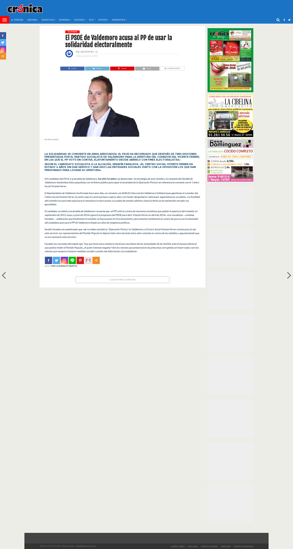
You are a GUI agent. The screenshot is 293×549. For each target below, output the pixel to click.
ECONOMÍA (64, 20)
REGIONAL (32, 20)
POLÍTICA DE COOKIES (209, 546)
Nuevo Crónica (68, 546)
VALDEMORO (87, 51)
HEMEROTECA (118, 20)
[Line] (72, 260)
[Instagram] (64, 260)
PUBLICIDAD (226, 546)
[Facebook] (48, 260)
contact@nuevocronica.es (85, 546)
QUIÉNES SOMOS (178, 546)
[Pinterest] (80, 260)
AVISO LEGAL (193, 546)
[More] (96, 260)
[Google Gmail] (88, 260)
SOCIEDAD (79, 20)
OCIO (91, 20)
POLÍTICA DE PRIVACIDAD (243, 546)
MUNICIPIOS (48, 20)
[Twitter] (56, 260)
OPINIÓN (102, 20)
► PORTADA (17, 20)
